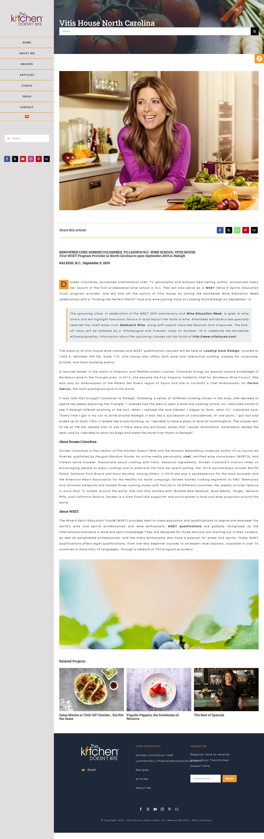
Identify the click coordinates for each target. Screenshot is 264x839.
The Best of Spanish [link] (142, 715)
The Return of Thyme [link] (210, 715)
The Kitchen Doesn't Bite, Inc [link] (146, 820)
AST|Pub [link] (183, 820)
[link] (259, 58)
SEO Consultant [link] (202, 820)
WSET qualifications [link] (185, 526)
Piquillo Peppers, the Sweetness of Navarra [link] (85, 717)
